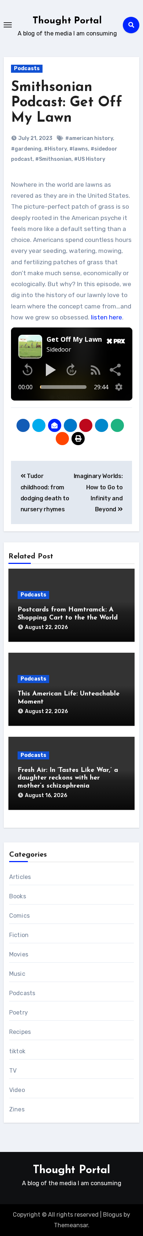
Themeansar (71, 1225)
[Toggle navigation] (8, 24)
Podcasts (27, 68)
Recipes (20, 1031)
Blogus (112, 1214)
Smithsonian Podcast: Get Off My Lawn (66, 102)
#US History (89, 159)
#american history (89, 138)
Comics (19, 915)
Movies (18, 954)
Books (17, 896)
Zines (17, 1109)
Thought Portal (67, 21)
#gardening (26, 149)
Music (17, 973)
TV (12, 1070)
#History (55, 149)
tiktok (17, 1051)
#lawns (78, 149)
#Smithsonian (53, 159)
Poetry (18, 1012)
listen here (106, 317)
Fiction (19, 935)
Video (17, 1090)
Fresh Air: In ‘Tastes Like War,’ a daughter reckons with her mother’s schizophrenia (68, 778)
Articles (20, 876)
